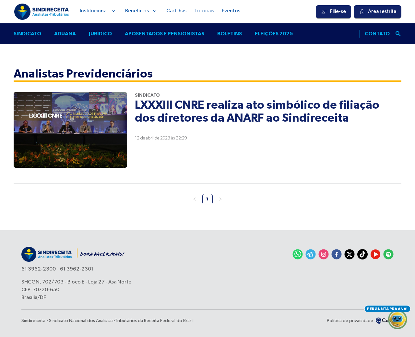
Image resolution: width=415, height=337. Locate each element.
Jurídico (100, 33)
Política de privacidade (350, 321)
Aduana (65, 33)
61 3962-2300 (38, 269)
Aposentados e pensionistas (164, 33)
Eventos (231, 11)
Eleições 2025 (274, 33)
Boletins (229, 33)
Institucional (94, 11)
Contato (377, 33)
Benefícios (137, 11)
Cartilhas (176, 11)
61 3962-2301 (76, 269)
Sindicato (27, 33)
